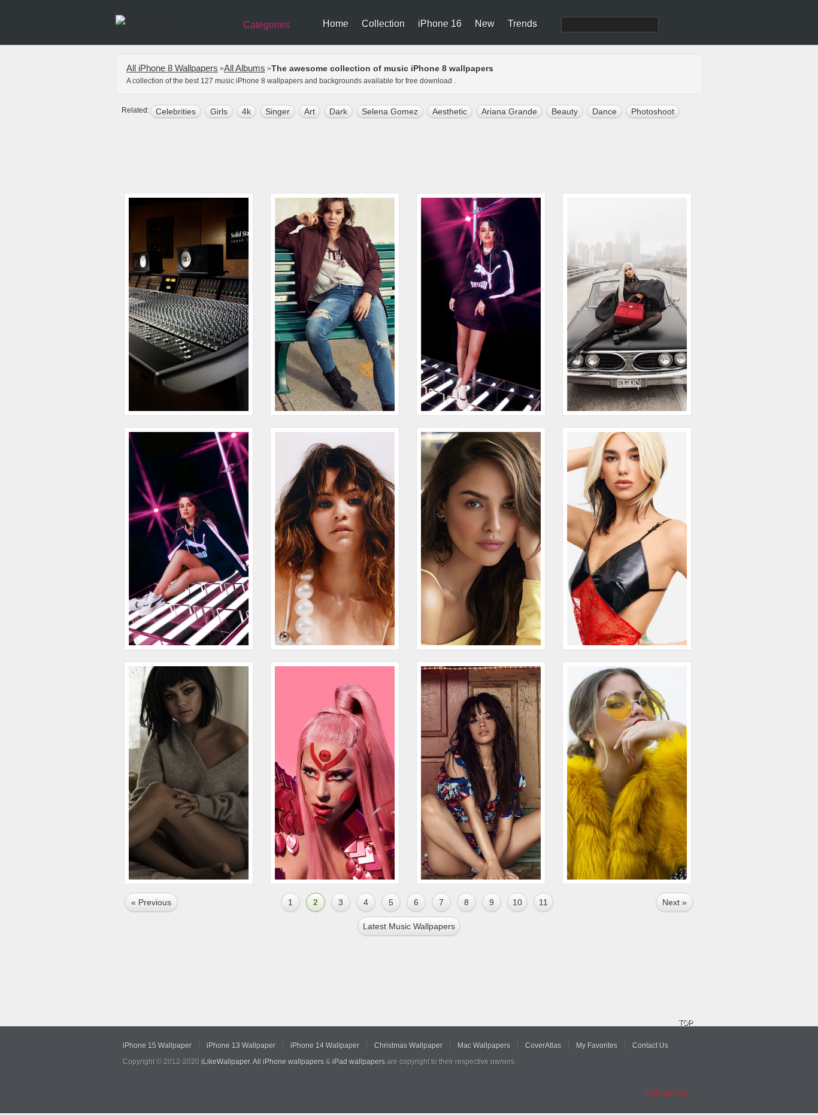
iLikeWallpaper (225, 1061)
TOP (685, 1023)
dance (604, 111)
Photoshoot (652, 111)
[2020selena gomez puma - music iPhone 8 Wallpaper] (481, 304)
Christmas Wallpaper (408, 1045)
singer (277, 111)
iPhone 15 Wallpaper (157, 1045)
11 (543, 902)
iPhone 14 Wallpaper (324, 1045)
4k (246, 111)
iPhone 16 (440, 24)
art (309, 111)
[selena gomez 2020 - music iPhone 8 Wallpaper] (189, 773)
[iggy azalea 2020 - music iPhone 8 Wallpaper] (627, 304)
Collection (383, 24)
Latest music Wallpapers (409, 926)
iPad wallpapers (358, 1061)
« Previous (151, 902)
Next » (674, 902)
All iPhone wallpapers (288, 1061)
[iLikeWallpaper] (174, 20)
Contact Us (650, 1045)
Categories (266, 25)
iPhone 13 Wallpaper (241, 1045)
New (485, 24)
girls (219, 111)
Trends (522, 24)
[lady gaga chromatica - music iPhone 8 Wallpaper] (335, 773)
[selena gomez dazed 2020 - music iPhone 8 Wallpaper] (335, 538)
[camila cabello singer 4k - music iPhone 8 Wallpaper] (481, 773)
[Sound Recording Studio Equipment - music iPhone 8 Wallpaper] (189, 304)
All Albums (244, 68)
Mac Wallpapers (484, 1045)
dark (338, 111)
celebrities (176, 111)
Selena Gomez (390, 111)
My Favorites (596, 1045)
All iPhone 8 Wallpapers (172, 68)
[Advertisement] (416, 157)
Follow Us (666, 1093)
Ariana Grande (509, 111)
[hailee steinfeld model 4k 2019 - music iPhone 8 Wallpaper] (335, 304)
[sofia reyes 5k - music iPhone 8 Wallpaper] (627, 773)
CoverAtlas (543, 1045)
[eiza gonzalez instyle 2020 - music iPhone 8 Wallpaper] (481, 538)
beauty (565, 111)
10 (517, 902)
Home (336, 24)
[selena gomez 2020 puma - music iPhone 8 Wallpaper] (189, 538)
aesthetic (449, 111)
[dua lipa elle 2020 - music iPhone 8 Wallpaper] (627, 538)
